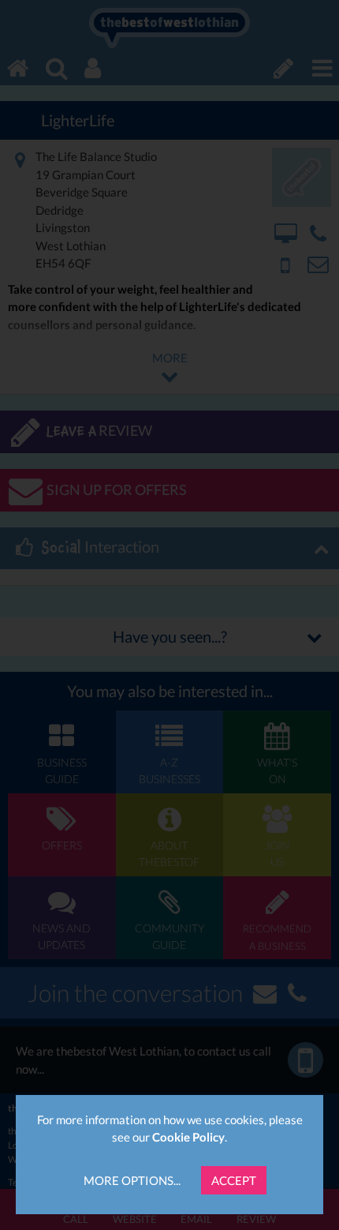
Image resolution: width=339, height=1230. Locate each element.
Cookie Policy (188, 1137)
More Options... (132, 1180)
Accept (233, 1180)
